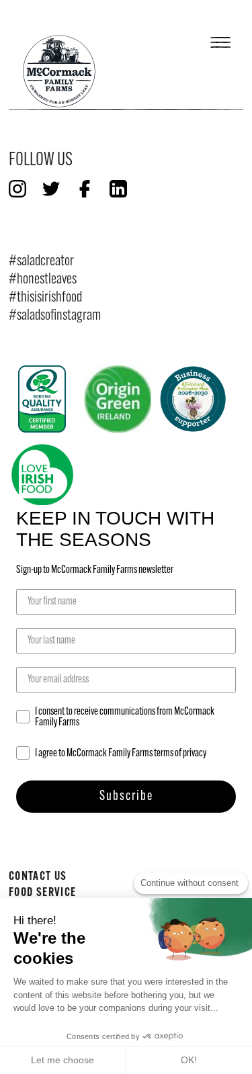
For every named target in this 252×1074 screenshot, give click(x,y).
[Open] (220, 39)
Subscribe (126, 796)
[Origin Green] (117, 399)
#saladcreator (41, 261)
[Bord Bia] (42, 399)
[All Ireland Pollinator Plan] (192, 399)
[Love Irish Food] (42, 474)
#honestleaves (43, 279)
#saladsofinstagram (55, 316)
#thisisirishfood (45, 298)
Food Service (43, 893)
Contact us (38, 877)
